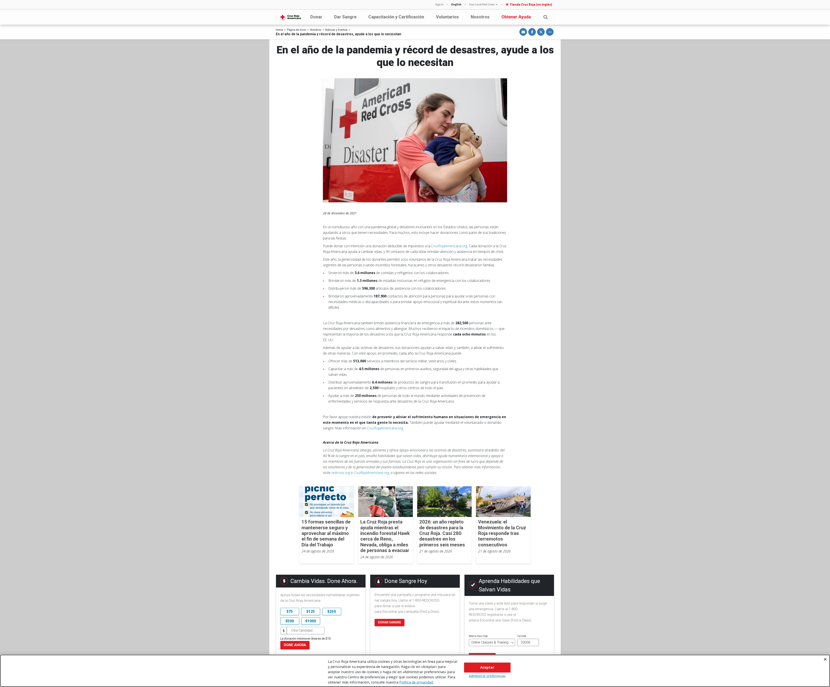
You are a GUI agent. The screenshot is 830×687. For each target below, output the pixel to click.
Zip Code (521, 636)
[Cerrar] (825, 659)
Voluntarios (447, 16)
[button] (545, 17)
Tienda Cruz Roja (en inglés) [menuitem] (531, 4)
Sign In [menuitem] (439, 4)
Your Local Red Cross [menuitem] (482, 4)
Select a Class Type (478, 636)
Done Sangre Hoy (406, 581)
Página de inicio (296, 29)
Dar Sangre (345, 16)
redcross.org (340, 472)
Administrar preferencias (487, 676)
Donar (316, 16)
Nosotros (480, 16)
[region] (415, 671)
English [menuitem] (456, 4)
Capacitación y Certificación (396, 16)
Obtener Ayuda (516, 16)
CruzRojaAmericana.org (449, 246)
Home (279, 29)
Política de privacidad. (416, 682)
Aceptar (487, 667)
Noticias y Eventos (336, 29)
